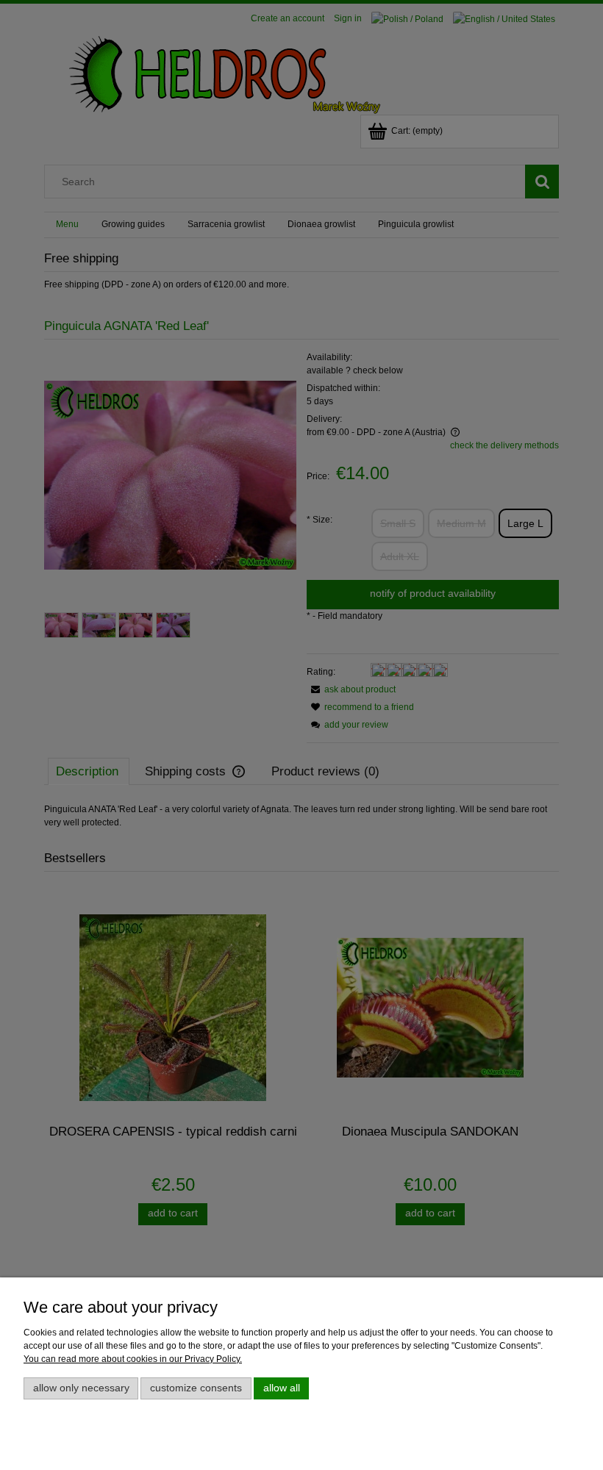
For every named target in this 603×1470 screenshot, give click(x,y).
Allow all (281, 1388)
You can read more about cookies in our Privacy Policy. (133, 1359)
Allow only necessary (81, 1388)
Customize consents (196, 1388)
